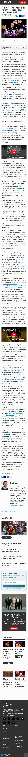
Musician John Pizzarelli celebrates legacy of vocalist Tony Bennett (8, 654)
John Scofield (17, 413)
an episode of (10, 284)
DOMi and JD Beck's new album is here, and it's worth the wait (7, 682)
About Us (5, 725)
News (12, 579)
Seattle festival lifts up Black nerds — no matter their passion (12, 544)
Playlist (4, 741)
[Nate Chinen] (4, 485)
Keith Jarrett (14, 94)
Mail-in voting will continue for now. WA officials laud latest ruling (12, 557)
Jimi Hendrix (10, 370)
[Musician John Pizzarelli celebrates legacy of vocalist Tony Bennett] (8, 644)
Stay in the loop (14, 586)
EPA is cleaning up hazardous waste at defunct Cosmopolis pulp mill (14, 564)
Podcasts (5, 744)
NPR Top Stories (13, 511)
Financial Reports (19, 732)
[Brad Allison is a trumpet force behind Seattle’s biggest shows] (20, 674)
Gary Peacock (9, 399)
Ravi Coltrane (12, 438)
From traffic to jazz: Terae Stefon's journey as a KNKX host (19, 653)
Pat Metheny (15, 110)
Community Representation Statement (18, 736)
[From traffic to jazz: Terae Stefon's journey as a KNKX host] (20, 644)
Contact (5, 728)
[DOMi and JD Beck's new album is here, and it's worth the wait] (8, 674)
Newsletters (6, 747)
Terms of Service (19, 740)
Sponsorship (18, 728)
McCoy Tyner (5, 316)
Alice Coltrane (12, 112)
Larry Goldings (10, 415)
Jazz (6, 511)
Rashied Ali (15, 82)
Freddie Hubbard (17, 287)
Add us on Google (20, 47)
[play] (2, 755)
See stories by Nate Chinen (17, 505)
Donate (23, 2)
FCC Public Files (18, 746)
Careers (16, 725)
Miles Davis (10, 103)
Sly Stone (4, 370)
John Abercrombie (11, 128)
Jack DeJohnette (6, 52)
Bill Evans (5, 94)
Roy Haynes (13, 80)
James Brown (20, 370)
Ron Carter (17, 188)
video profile (20, 202)
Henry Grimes (18, 318)
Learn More (14, 628)
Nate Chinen (8, 14)
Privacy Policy (18, 588)
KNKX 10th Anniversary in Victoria (14, 616)
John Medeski (12, 418)
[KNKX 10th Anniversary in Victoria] (14, 603)
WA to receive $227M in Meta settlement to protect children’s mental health (13, 550)
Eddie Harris (21, 262)
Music (6, 579)
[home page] (7, 2)
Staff (4, 732)
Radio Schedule (6, 738)
